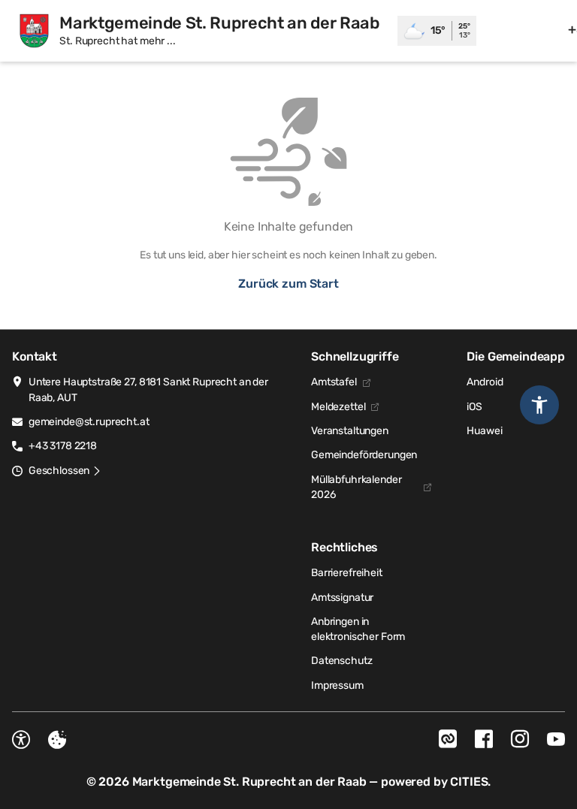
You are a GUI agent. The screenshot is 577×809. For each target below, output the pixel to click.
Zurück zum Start (288, 283)
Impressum (337, 685)
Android (485, 382)
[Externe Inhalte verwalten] (57, 740)
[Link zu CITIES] (448, 739)
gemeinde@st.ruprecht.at (89, 421)
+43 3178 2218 (63, 445)
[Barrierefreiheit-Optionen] (21, 740)
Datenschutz (341, 660)
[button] (65, 470)
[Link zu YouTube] (556, 739)
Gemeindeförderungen (364, 454)
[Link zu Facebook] (484, 739)
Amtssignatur (342, 597)
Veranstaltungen (349, 430)
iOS (474, 406)
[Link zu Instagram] (520, 739)
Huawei (484, 430)
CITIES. (470, 781)
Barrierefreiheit (346, 572)
